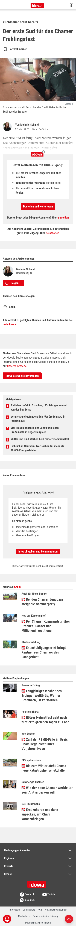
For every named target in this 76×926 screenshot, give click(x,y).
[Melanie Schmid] (8, 126)
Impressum (14, 909)
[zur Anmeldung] (71, 4)
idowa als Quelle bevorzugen (22, 376)
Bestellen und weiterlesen (38, 206)
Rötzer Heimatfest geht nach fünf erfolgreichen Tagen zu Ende (45, 719)
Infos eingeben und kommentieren (38, 551)
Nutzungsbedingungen (56, 909)
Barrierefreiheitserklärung (45, 916)
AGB (40, 909)
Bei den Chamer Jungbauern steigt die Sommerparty (44, 601)
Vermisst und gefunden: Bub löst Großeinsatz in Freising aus (38, 419)
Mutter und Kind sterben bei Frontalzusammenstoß (40, 439)
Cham (12, 306)
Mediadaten (24, 916)
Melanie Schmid (29, 124)
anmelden (63, 217)
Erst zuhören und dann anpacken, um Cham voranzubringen (40, 814)
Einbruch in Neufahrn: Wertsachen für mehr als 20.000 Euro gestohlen (37, 448)
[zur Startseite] (38, 883)
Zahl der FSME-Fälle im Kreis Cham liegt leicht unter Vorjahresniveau (45, 744)
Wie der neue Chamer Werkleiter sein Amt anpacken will (47, 790)
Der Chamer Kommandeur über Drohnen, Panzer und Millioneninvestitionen (46, 626)
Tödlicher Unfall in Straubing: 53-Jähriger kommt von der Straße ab (39, 407)
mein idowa (9, 324)
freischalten (52, 233)
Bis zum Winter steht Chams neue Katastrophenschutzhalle (44, 768)
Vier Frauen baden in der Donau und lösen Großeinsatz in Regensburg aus (35, 430)
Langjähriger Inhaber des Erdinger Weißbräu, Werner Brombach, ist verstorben (42, 695)
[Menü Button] (5, 4)
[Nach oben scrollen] (69, 918)
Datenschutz (29, 909)
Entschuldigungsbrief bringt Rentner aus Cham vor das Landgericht (44, 652)
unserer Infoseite (17, 366)
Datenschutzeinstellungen (38, 922)
